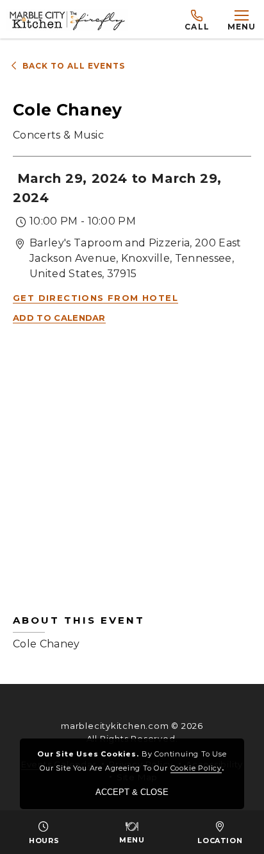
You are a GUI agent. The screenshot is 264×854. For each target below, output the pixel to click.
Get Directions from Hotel (95, 298)
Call (197, 26)
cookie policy (196, 768)
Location (219, 840)
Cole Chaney (79, 632)
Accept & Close (132, 792)
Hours (44, 840)
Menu (131, 839)
